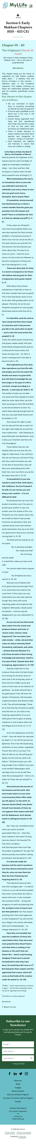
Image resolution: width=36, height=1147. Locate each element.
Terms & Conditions (23, 1132)
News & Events (18, 1091)
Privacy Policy (10, 1132)
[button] (30, 6)
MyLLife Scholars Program (18, 1094)
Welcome (18, 1080)
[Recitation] (18, 68)
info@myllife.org (18, 1119)
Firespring (22, 1136)
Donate (18, 1101)
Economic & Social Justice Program (18, 1098)
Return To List (10, 1007)
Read (18, 18)
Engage (18, 1087)
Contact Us (18, 1116)
